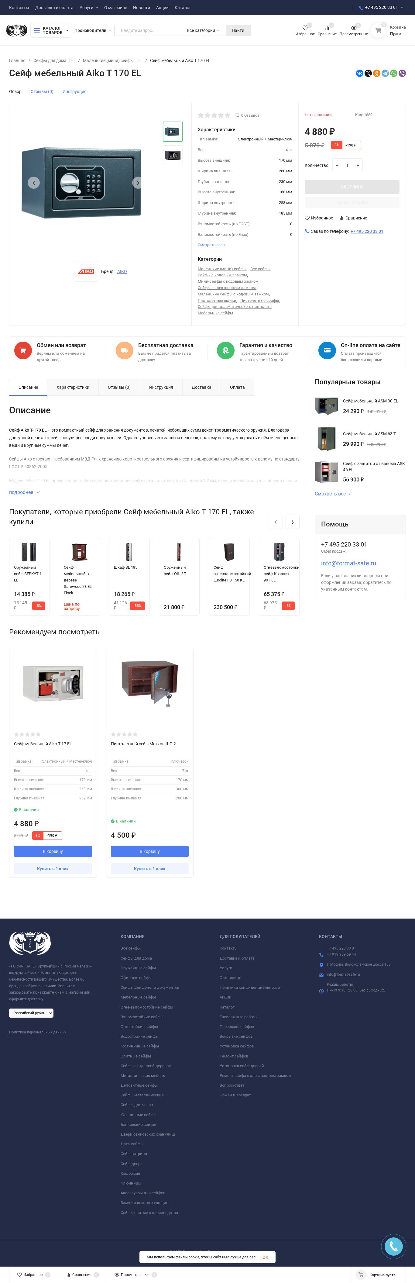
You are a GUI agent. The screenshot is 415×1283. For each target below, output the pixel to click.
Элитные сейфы (136, 1056)
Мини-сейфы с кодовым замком (228, 281)
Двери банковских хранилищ (148, 1134)
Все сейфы (260, 269)
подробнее (21, 492)
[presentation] (34, 183)
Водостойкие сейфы (139, 1036)
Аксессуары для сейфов (143, 1193)
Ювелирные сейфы (138, 1114)
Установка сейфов (237, 1046)
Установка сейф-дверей (242, 1066)
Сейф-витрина (134, 1153)
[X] (368, 73)
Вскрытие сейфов (236, 1036)
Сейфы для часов (137, 1104)
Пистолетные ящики (217, 300)
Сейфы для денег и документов (150, 987)
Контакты (229, 948)
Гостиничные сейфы (140, 1046)
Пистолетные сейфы (259, 300)
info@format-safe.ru (348, 563)
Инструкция (75, 91)
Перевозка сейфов (237, 1026)
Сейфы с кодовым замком (222, 275)
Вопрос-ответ (232, 1085)
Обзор (15, 91)
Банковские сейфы (138, 1124)
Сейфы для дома (50, 60)
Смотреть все (330, 493)
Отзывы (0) (42, 91)
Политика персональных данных (37, 1032)
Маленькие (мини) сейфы (108, 60)
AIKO (122, 271)
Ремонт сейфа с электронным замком (255, 1075)
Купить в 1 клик (352, 202)
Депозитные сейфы (139, 1085)
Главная (17, 60)
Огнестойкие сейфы (139, 1026)
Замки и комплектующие (144, 1202)
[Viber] (402, 73)
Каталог (227, 1007)
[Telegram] (385, 73)
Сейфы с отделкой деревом (146, 1066)
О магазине (230, 977)
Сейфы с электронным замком (227, 287)
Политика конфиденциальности (250, 987)
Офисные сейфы (136, 977)
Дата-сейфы (132, 1144)
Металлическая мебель (143, 1075)
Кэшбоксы (130, 1173)
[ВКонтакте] (359, 73)
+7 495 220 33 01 (381, 7)
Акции (226, 997)
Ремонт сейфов (234, 1056)
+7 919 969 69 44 (341, 954)
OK (265, 1257)
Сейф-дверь (131, 1163)
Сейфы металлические (142, 1095)
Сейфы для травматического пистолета (235, 306)
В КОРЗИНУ (352, 187)
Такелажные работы (239, 1017)
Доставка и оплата (237, 958)
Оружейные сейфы (138, 968)
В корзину (53, 851)
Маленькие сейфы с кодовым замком (233, 294)
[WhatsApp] (393, 73)
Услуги (226, 968)
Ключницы (131, 1183)
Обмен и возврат (235, 1095)
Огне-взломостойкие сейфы (147, 1007)
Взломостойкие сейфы (142, 1017)
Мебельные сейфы (215, 313)
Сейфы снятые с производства (149, 1212)
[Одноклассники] (376, 73)
